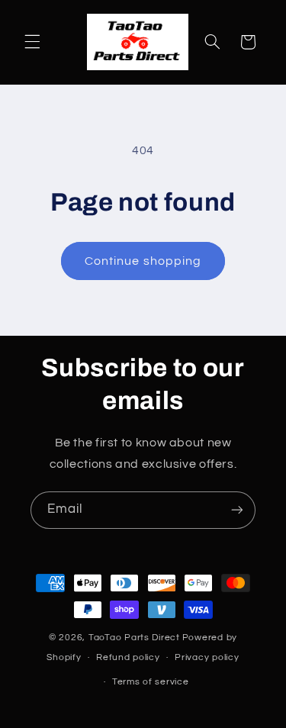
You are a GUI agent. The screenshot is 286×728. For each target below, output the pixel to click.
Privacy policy (207, 657)
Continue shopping (143, 261)
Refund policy (128, 657)
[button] (32, 42)
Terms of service (150, 682)
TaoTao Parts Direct (134, 637)
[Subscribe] (237, 510)
